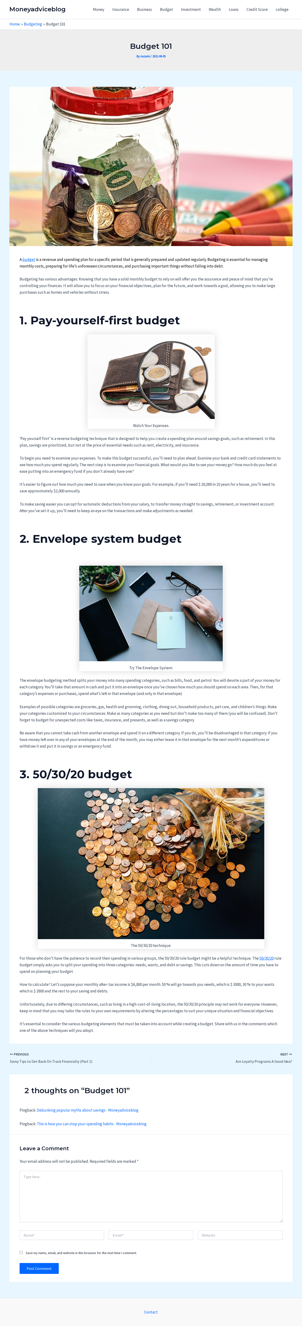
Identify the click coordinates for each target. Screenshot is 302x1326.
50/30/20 (267, 958)
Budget (166, 9)
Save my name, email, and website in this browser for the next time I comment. (81, 1253)
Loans (234, 9)
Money (98, 9)
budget (28, 259)
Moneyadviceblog (37, 9)
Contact (151, 1312)
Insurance (120, 9)
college (282, 9)
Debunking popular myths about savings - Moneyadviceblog (87, 1110)
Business (144, 9)
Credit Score (257, 9)
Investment (191, 9)
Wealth (215, 9)
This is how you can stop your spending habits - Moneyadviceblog (92, 1123)
